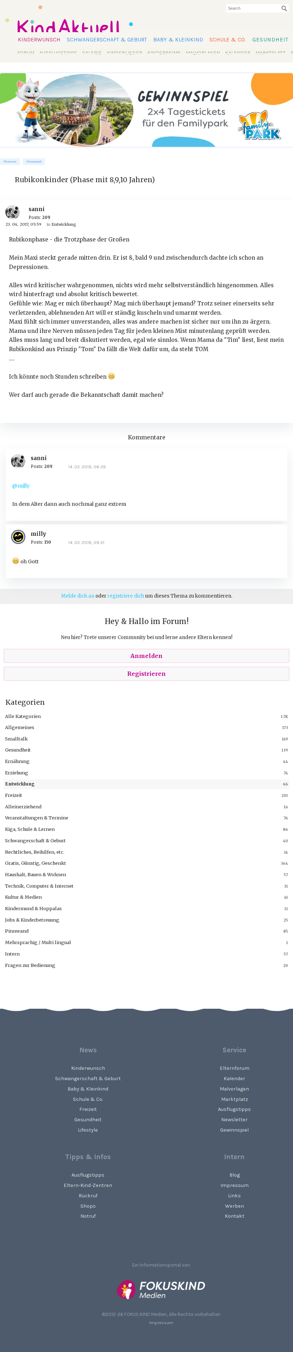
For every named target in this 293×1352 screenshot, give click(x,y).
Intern (12, 954)
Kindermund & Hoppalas (33, 908)
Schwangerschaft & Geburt (107, 39)
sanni (37, 209)
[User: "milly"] (21, 537)
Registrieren (146, 673)
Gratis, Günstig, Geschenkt (35, 863)
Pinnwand (33, 161)
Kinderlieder (124, 53)
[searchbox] (257, 8)
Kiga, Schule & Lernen (30, 829)
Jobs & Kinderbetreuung (32, 920)
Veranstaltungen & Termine (36, 817)
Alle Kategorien (23, 716)
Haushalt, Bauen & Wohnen (35, 874)
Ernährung (17, 761)
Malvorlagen (203, 53)
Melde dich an (77, 596)
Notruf (88, 1216)
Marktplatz (270, 53)
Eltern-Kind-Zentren (88, 1185)
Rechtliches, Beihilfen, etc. (34, 852)
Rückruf (88, 1196)
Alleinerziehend (23, 806)
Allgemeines (19, 727)
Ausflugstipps (58, 53)
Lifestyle (88, 1130)
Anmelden (146, 655)
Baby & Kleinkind (178, 39)
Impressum (161, 1322)
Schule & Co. (227, 39)
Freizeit (13, 795)
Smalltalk (16, 739)
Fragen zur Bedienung (30, 965)
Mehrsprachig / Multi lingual (38, 942)
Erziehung (16, 772)
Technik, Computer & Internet (39, 886)
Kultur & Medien (23, 897)
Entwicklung (20, 784)
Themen (10, 161)
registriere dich (126, 596)
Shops (88, 1206)
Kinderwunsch (39, 39)
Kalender (237, 53)
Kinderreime (164, 53)
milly (38, 533)
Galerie (92, 53)
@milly (21, 486)
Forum (25, 53)
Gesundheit (270, 39)
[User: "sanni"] (15, 212)
